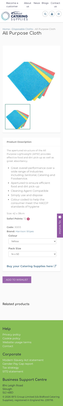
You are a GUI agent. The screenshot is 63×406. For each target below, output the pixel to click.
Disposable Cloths (22, 29)
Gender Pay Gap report (18, 363)
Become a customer (12, 5)
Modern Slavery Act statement (23, 360)
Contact (8, 346)
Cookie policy (11, 338)
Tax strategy (11, 367)
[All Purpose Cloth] (31, 75)
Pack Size (14, 248)
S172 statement (13, 371)
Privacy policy (12, 334)
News (37, 3)
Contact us (55, 5)
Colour (12, 235)
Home (6, 29)
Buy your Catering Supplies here (30, 266)
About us (27, 5)
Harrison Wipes (25, 231)
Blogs (45, 3)
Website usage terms (17, 342)
